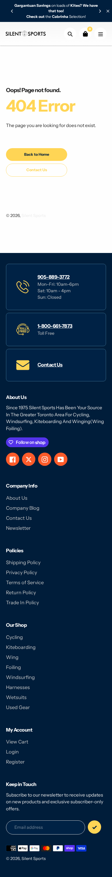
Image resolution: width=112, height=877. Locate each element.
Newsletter (18, 528)
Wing (12, 657)
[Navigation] (100, 34)
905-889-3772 (54, 277)
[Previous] (12, 11)
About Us (16, 498)
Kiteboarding (21, 647)
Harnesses (18, 687)
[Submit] (94, 827)
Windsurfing (20, 677)
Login (12, 752)
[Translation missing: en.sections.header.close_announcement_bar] (108, 11)
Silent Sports (33, 215)
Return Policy (21, 593)
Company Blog (22, 508)
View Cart (17, 742)
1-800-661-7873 (55, 326)
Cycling (14, 637)
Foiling (13, 667)
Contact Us (50, 365)
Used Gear (18, 707)
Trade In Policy (22, 603)
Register (15, 762)
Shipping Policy (23, 563)
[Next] (99, 11)
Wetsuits (16, 697)
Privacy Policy (21, 573)
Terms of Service (25, 583)
